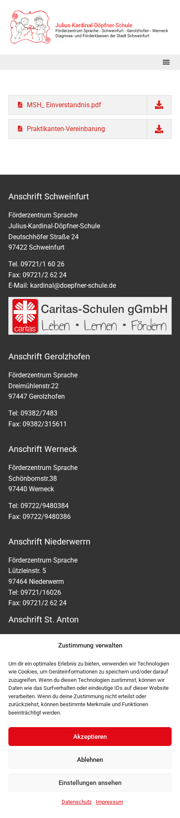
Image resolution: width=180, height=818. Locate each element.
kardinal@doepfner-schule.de (73, 285)
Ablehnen (90, 760)
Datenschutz (77, 802)
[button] (166, 62)
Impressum (109, 802)
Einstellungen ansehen (90, 783)
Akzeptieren (90, 737)
